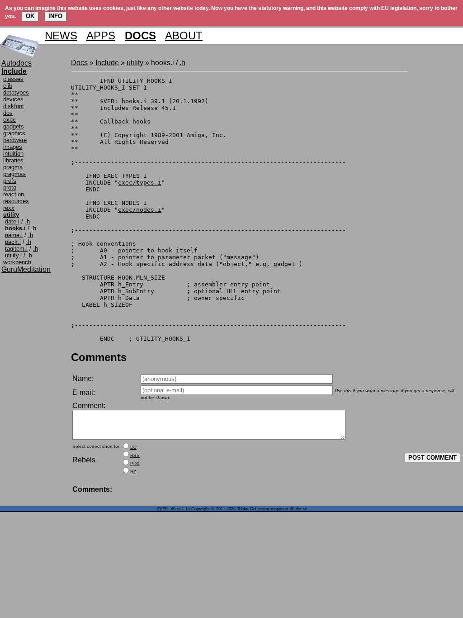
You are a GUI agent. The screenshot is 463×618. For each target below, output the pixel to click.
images (12, 146)
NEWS (61, 35)
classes (13, 79)
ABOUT (184, 35)
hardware (15, 140)
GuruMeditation (26, 269)
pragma (13, 167)
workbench (17, 262)
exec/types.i (139, 182)
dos (8, 112)
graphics (14, 133)
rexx (8, 207)
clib (7, 85)
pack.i (13, 241)
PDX (135, 463)
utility (135, 63)
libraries (13, 160)
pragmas (14, 174)
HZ (133, 471)
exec (9, 119)
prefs (9, 180)
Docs (79, 63)
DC (133, 447)
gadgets (13, 126)
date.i (12, 221)
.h (27, 221)
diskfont (13, 106)
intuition (13, 153)
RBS (135, 455)
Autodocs (16, 63)
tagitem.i (16, 248)
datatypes (16, 92)
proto (9, 187)
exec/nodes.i (139, 209)
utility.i (13, 255)
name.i (14, 235)
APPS (100, 35)
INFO (55, 16)
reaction (13, 194)
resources (16, 201)
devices (13, 99)
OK (30, 16)
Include (107, 63)
